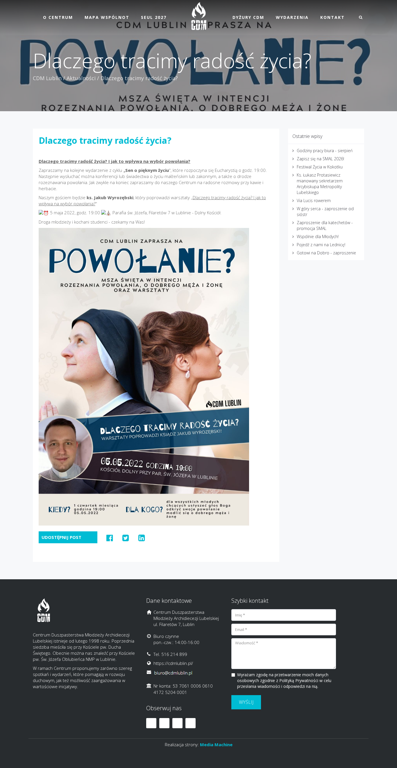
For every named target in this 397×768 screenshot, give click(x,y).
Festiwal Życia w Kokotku (320, 167)
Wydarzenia (292, 17)
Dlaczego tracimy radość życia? (105, 140)
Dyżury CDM (248, 17)
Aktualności (81, 78)
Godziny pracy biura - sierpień (325, 150)
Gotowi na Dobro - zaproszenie (326, 253)
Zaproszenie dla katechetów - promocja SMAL (325, 225)
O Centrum (58, 17)
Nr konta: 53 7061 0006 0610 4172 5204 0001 (183, 689)
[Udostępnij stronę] (110, 538)
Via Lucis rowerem (314, 200)
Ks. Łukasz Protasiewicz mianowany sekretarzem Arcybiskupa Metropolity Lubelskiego (320, 183)
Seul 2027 (154, 17)
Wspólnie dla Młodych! (318, 236)
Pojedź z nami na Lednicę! (321, 244)
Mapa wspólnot (107, 17)
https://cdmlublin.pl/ (173, 663)
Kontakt (332, 17)
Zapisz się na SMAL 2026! (320, 158)
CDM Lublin (47, 78)
